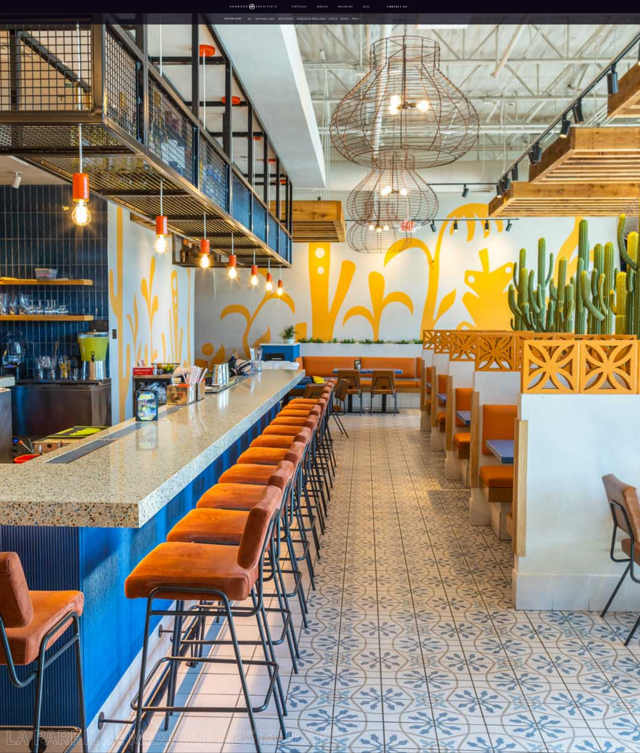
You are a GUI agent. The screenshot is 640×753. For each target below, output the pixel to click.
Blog (366, 6)
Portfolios (299, 6)
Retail (345, 18)
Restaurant (286, 18)
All (250, 18)
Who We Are (345, 6)
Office (333, 18)
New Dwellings (265, 18)
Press (356, 18)
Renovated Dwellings (311, 18)
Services (322, 6)
